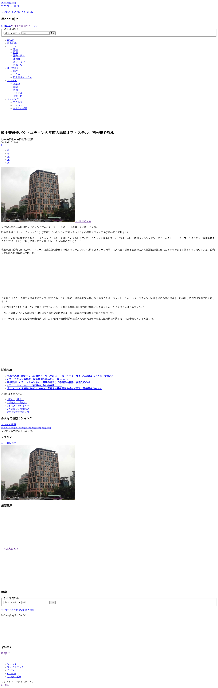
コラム (16, 74)
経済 (15, 52)
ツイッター (13, 664)
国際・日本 (19, 55)
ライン (10, 670)
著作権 (14, 610)
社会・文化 (19, 62)
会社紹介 (6, 610)
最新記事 (12, 43)
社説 (15, 71)
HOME (10, 40)
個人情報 (29, 610)
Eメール (11, 673)
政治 (15, 49)
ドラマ (16, 83)
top (2, 685)
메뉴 (7, 685)
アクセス (18, 102)
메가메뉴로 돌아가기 (22, 25)
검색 (52, 33)
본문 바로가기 (8, 2)
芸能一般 (18, 96)
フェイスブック (15, 667)
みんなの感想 (20, 108)
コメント (18, 105)
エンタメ (12, 80)
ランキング (13, 99)
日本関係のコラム (22, 77)
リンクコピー (14, 676)
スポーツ (18, 65)
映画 (15, 90)
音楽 (15, 86)
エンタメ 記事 (8, 424)
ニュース (12, 46)
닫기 (36, 25)
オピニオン (13, 68)
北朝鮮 (16, 58)
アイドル (18, 93)
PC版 (21, 610)
